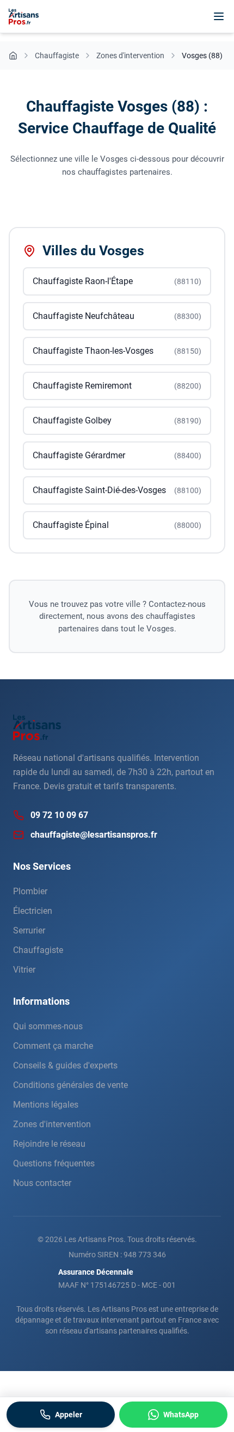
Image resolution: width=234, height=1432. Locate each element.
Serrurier (29, 930)
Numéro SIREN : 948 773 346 (117, 1254)
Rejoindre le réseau (49, 1144)
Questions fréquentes (54, 1163)
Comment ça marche (53, 1046)
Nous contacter (42, 1183)
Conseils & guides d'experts (65, 1065)
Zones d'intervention (52, 1124)
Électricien (32, 911)
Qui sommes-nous (48, 1026)
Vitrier (24, 969)
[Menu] (219, 16)
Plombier (30, 891)
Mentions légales (45, 1104)
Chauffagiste (38, 950)
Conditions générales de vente (70, 1085)
